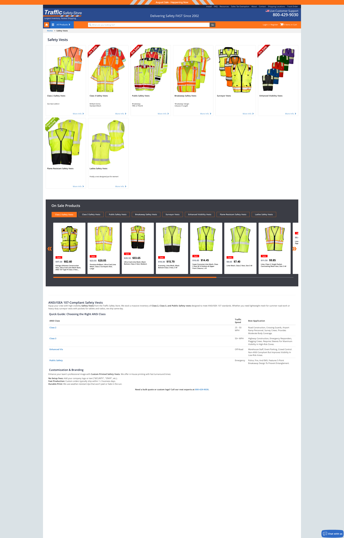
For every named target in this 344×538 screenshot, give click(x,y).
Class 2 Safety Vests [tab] (64, 214)
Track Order (292, 6)
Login (265, 24)
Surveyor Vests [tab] (173, 214)
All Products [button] (62, 24)
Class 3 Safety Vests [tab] (91, 214)
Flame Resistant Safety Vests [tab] (233, 214)
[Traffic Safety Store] (62, 13)
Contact (262, 6)
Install (209, 6)
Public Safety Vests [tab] (117, 214)
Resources (224, 6)
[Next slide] (294, 249)
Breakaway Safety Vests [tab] (146, 214)
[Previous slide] (50, 249)
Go (212, 24)
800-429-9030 (202, 389)
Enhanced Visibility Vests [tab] (199, 214)
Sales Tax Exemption (240, 6)
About (254, 6)
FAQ (216, 6)
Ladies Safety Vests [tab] (264, 214)
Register (274, 24)
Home (50, 30)
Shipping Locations (276, 6)
